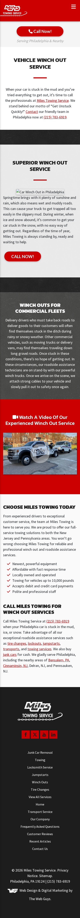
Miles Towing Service (53, 100)
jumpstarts (51, 643)
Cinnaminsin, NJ (15, 665)
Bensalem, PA (58, 660)
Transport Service (40, 812)
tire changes (16, 643)
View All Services (40, 797)
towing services (39, 649)
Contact (32, 111)
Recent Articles (40, 841)
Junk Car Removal (40, 752)
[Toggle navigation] (73, 6)
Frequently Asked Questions (40, 826)
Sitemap (45, 875)
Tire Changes (40, 789)
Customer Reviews (40, 834)
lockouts (34, 643)
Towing (40, 760)
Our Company (40, 819)
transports (11, 649)
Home (40, 804)
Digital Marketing (54, 890)
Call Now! (42, 31)
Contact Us (40, 849)
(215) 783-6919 (55, 117)
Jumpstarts (40, 775)
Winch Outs (40, 782)
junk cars (10, 654)
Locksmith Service (40, 767)
